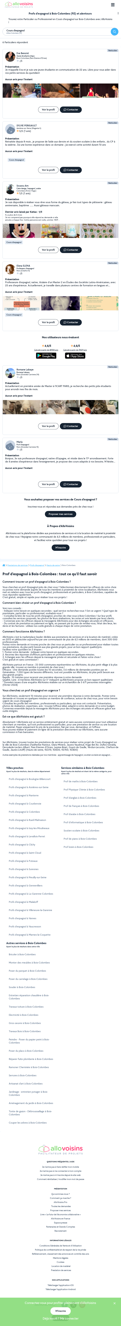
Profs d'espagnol (37, 565)
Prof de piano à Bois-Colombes (80, 838)
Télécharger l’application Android (61, 1289)
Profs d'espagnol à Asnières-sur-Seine (29, 787)
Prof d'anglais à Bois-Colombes (80, 797)
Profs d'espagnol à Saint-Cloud (25, 852)
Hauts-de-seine (53, 565)
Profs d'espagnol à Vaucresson (25, 926)
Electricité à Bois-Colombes (23, 1015)
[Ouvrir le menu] (113, 5)
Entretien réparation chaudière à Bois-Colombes (29, 997)
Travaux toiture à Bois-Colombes (26, 1006)
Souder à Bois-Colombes (22, 987)
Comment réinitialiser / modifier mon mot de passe (60, 1179)
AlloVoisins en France (60, 1218)
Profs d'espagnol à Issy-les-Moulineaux (29, 828)
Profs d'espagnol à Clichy (22, 844)
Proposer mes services (60, 1210)
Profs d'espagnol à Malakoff (23, 902)
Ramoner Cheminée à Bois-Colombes (29, 1067)
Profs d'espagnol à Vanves (22, 918)
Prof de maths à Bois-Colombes (81, 781)
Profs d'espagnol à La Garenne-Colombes (31, 893)
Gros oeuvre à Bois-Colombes (25, 1023)
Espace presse (60, 1222)
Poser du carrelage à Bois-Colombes (28, 979)
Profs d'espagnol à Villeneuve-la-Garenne (30, 910)
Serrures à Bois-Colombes (22, 1075)
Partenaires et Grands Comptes (60, 1226)
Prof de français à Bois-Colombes (81, 806)
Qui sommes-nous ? (60, 1194)
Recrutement (60, 1230)
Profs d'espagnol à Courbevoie (25, 803)
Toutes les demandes (61, 1206)
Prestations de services (17, 565)
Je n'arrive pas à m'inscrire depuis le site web (60, 1175)
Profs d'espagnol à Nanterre (24, 795)
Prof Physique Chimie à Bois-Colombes (84, 789)
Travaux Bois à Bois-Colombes (25, 1031)
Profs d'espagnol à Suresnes (23, 869)
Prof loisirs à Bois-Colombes (78, 847)
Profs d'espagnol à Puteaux (23, 861)
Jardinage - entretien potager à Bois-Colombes (28, 1093)
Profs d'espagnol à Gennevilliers (25, 885)
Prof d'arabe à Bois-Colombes (79, 814)
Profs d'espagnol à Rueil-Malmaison (27, 820)
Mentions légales (60, 1258)
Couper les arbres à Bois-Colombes (28, 1122)
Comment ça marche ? (60, 1198)
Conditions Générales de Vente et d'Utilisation (60, 1245)
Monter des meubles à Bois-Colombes (29, 962)
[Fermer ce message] (114, 1304)
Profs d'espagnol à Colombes (24, 811)
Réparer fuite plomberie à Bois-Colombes (31, 1059)
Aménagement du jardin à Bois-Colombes (31, 1103)
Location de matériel (61, 1266)
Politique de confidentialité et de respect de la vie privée (60, 1249)
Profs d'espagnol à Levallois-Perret (27, 836)
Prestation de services (61, 1270)
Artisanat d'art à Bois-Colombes (26, 1083)
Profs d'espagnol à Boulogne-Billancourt (30, 779)
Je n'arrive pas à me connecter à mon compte (60, 1171)
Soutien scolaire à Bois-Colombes (81, 830)
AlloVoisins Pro (60, 1202)
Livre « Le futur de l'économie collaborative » (60, 1214)
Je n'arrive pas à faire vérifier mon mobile (60, 1166)
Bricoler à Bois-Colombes (22, 954)
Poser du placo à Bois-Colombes (26, 1050)
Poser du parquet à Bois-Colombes (27, 970)
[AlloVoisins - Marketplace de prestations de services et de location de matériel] (19, 6)
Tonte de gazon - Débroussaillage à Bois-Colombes (30, 1113)
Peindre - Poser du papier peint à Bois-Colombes (29, 1041)
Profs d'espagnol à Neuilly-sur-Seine (27, 877)
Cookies (60, 1262)
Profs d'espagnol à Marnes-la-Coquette (30, 934)
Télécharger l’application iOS (61, 1285)
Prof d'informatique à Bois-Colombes (83, 822)
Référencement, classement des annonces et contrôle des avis (60, 1253)
